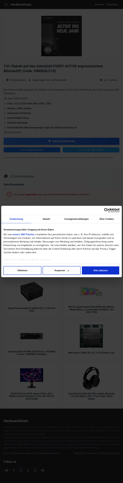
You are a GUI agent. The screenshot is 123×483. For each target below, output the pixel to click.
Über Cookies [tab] (106, 219)
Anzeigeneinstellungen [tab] (76, 219)
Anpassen (59, 270)
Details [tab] (46, 219)
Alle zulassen (100, 270)
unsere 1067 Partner (23, 234)
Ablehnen (22, 270)
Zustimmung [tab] (16, 219)
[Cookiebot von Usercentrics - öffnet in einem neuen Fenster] (106, 210)
